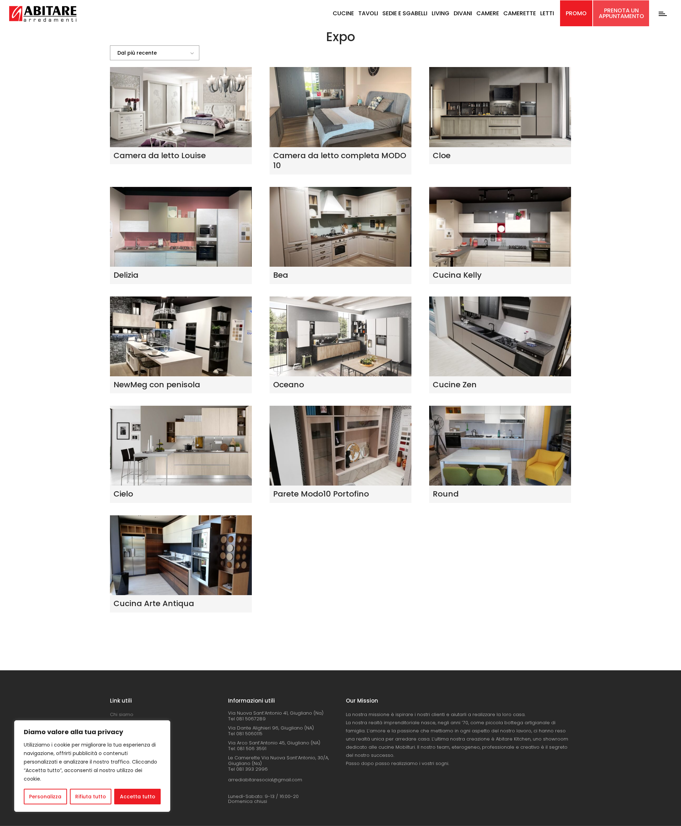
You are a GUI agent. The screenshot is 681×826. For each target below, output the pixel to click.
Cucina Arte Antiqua (154, 603)
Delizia (126, 275)
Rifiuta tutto (90, 796)
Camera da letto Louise (160, 155)
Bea (280, 275)
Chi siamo (121, 714)
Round (446, 493)
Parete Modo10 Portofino (321, 493)
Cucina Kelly (457, 275)
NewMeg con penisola (157, 384)
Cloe (441, 155)
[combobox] (154, 53)
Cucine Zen (455, 384)
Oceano (288, 384)
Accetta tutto (137, 796)
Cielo (123, 493)
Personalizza (45, 796)
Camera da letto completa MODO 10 (339, 160)
